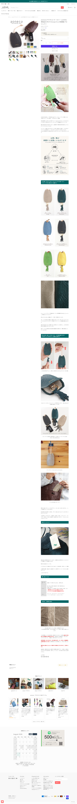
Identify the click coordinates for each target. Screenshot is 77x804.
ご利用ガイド (53, 10)
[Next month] (36, 734)
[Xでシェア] (41, 656)
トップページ (3, 10)
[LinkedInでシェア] (46, 656)
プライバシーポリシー (47, 784)
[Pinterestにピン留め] (48, 656)
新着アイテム (22, 781)
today (30, 734)
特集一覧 (38, 10)
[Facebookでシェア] (43, 656)
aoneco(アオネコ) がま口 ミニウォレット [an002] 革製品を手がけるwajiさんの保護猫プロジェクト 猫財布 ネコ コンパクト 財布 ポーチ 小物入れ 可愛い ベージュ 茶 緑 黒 (63, 712)
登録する (58, 782)
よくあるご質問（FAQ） (36, 778)
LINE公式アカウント (35, 789)
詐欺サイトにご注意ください (48, 785)
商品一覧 (21, 779)
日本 (73, 3)
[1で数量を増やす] (50, 43)
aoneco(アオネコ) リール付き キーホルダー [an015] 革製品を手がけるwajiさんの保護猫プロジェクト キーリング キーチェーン (38, 710)
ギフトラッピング (35, 784)
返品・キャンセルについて (36, 782)
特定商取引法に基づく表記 (47, 782)
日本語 (68, 3)
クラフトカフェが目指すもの (62, 10)
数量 (41, 40)
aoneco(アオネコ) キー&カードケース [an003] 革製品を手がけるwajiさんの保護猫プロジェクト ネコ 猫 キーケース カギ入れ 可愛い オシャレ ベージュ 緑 (26, 711)
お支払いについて (35, 779)
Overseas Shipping (5, 13)
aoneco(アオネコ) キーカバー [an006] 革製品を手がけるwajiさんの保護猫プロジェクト (50, 710)
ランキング (22, 782)
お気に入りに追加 (55, 50)
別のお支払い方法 (55, 48)
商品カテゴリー (20, 10)
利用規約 (9, 795)
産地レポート (22, 786)
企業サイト (45, 778)
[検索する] (62, 7)
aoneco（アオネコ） (44, 26)
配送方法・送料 (34, 781)
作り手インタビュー (45, 10)
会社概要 (44, 779)
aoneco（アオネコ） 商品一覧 (38, 721)
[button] (10, 52)
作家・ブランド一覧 (11, 10)
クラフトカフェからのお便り (30, 10)
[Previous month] (33, 734)
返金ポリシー (14, 795)
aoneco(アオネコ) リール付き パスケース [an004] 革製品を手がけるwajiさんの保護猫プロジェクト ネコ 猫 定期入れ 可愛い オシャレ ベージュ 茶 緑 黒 (14, 711)
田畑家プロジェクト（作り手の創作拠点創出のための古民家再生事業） (48, 788)
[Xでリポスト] (44, 656)
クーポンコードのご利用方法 (36, 788)
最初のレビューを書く (63, 665)
